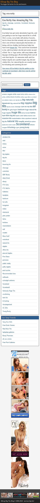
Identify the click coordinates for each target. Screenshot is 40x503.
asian (4, 147)
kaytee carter (19, 115)
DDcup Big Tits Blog (9, 1)
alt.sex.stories (7, 339)
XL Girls (5, 308)
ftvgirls (15, 110)
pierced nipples (7, 253)
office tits (6, 250)
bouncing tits (7, 164)
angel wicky (20, 94)
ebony (4, 181)
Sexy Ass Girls (7, 322)
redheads (5, 277)
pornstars (6, 260)
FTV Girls (6, 185)
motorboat (6, 239)
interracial (6, 212)
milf (4, 229)
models (5, 233)
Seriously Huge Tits (9, 291)
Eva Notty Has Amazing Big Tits (17, 20)
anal (4, 140)
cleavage (10, 23)
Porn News (6, 256)
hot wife (5, 202)
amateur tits (6, 137)
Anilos (5, 144)
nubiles (33, 121)
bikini (4, 161)
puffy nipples (7, 267)
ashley (4, 97)
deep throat (6, 178)
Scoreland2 (6, 287)
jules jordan (6, 215)
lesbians (5, 222)
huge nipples (6, 113)
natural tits (12, 121)
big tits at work (10, 106)
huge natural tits (31, 110)
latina (26, 115)
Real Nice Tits (7, 329)
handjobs (5, 195)
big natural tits (15, 103)
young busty (24, 127)
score (14, 125)
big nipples (26, 103)
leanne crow (31, 115)
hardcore (21, 110)
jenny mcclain (26, 113)
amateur (4, 94)
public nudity (7, 263)
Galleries (5, 192)
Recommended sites (9, 274)
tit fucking (11, 127)
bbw (4, 151)
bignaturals (6, 103)
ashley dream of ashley (13, 97)
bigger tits (13, 47)
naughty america (25, 121)
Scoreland (24, 23)
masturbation (16, 118)
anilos (26, 94)
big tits (4, 23)
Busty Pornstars (8, 335)
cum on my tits (26, 107)
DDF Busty (6, 175)
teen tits (5, 297)
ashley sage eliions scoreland (28, 97)
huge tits (16, 112)
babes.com (12, 100)
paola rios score (7, 125)
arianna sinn (32, 94)
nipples (5, 246)
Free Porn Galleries (9, 342)
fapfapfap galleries (8, 332)
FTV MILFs (6, 188)
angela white (12, 94)
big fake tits (19, 100)
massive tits (6, 118)
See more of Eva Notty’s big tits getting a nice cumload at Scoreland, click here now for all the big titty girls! (18, 71)
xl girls (17, 127)
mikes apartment (26, 118)
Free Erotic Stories (9, 325)
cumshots (17, 23)
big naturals (28, 99)
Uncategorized (7, 304)
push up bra (6, 270)
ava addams (5, 100)
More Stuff (6, 236)
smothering (6, 294)
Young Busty (7, 311)
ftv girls (10, 110)
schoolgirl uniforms (9, 280)
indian (4, 209)
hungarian (6, 205)
